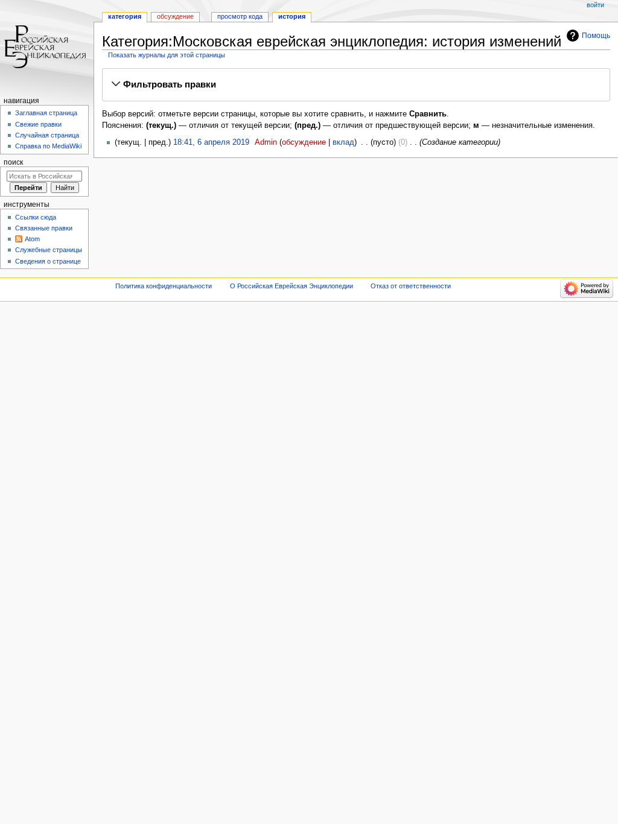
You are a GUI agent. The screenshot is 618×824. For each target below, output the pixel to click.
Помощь (596, 35)
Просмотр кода (240, 16)
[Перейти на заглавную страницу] (47, 46)
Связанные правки (43, 228)
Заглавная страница (46, 112)
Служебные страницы (48, 249)
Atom (32, 238)
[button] (356, 84)
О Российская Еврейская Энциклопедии (291, 286)
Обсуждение (175, 16)
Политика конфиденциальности (163, 286)
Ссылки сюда (35, 217)
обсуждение (304, 142)
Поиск (13, 162)
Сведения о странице (48, 261)
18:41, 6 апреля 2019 (211, 142)
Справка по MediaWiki (48, 146)
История (291, 16)
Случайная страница (47, 135)
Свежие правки (38, 124)
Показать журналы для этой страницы (166, 55)
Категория (124, 16)
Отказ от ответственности (411, 286)
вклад (343, 142)
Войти (595, 4)
